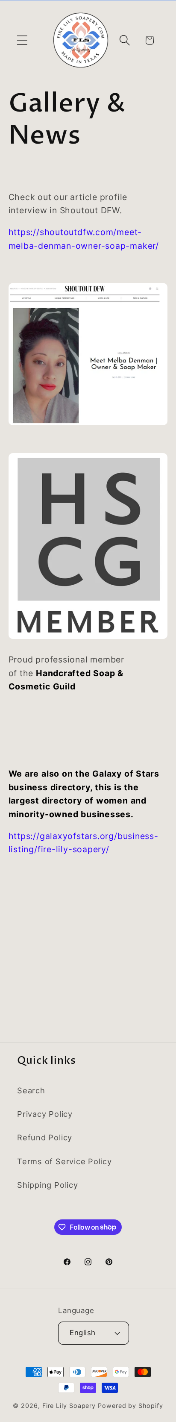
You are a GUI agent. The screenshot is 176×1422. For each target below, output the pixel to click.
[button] (22, 40)
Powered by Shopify (130, 1405)
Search (31, 1090)
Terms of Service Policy (64, 1161)
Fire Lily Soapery (69, 1405)
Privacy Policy (45, 1114)
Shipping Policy (47, 1184)
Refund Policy (44, 1137)
